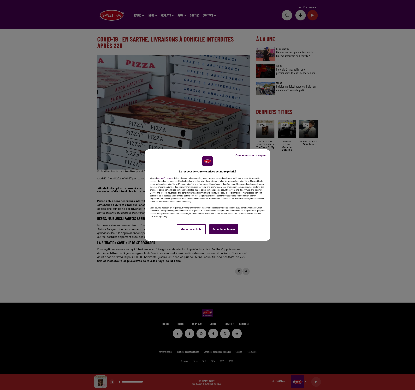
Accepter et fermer (223, 229)
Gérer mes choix (191, 229)
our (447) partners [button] (165, 178)
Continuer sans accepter (251, 155)
